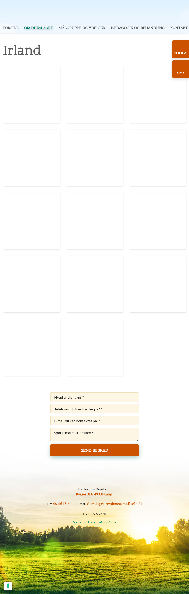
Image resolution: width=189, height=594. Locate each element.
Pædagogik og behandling (138, 28)
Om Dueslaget (38, 28)
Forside (11, 28)
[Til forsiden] (94, 11)
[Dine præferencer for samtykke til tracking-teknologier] (8, 586)
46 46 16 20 (62, 504)
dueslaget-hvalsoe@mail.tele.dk (115, 504)
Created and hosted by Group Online (94, 522)
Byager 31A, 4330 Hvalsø (94, 494)
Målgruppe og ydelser (82, 28)
